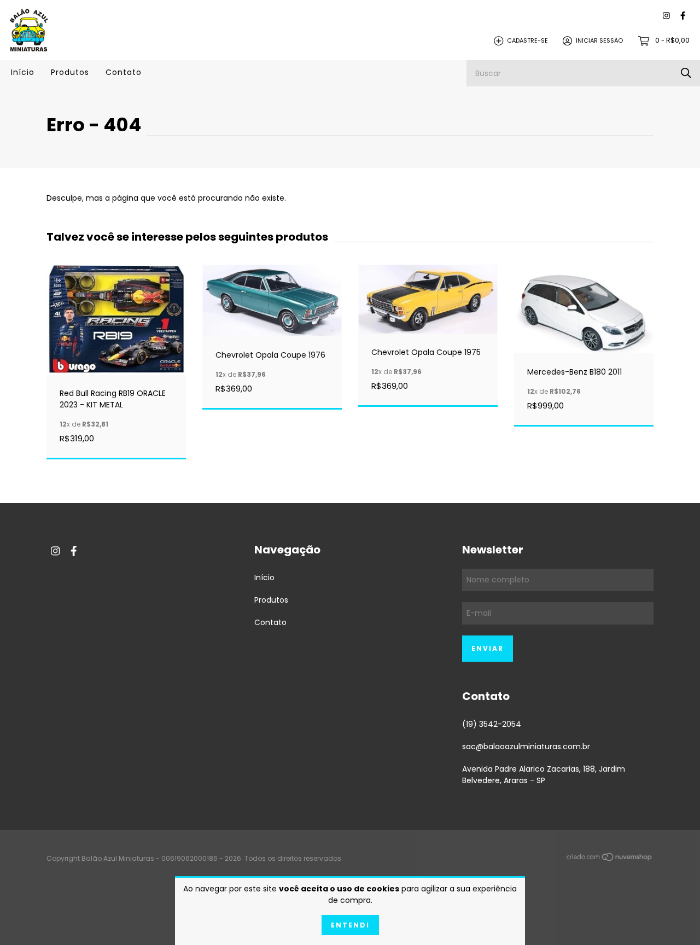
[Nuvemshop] (610, 859)
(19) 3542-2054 (491, 724)
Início (22, 72)
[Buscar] (686, 73)
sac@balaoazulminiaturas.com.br (526, 746)
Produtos (70, 72)
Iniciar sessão (599, 40)
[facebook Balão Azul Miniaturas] (683, 16)
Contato (124, 72)
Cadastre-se (527, 40)
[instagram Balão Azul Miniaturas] (666, 16)
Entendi (350, 925)
